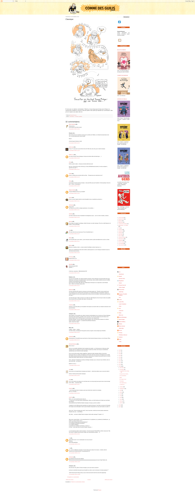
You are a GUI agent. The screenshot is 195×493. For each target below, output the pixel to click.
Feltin (70, 173)
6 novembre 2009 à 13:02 (74, 193)
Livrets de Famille (122, 237)
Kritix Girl (120, 235)
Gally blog (121, 291)
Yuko (70, 181)
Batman (120, 220)
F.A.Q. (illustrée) (123, 375)
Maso (121, 377)
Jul (69, 230)
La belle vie (122, 384)
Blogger (99, 490)
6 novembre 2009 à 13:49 (74, 226)
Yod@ (120, 341)
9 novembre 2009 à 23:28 (74, 393)
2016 (120, 353)
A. (69, 438)
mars (121, 399)
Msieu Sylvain (72, 124)
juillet (121, 392)
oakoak (70, 213)
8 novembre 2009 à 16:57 (74, 384)
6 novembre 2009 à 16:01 (74, 272)
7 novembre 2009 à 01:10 (74, 340)
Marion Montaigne (123, 317)
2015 (120, 355)
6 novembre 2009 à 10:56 (74, 129)
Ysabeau (71, 304)
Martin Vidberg (122, 321)
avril (121, 397)
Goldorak (120, 232)
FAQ (119, 228)
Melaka (120, 323)
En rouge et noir (123, 379)
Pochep (120, 332)
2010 (120, 364)
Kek (120, 297)
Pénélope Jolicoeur (123, 334)
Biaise (70, 245)
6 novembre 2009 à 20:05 (74, 332)
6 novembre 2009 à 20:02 (74, 323)
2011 (120, 362)
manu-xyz (71, 147)
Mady (70, 237)
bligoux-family (72, 190)
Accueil (89, 479)
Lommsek (121, 310)
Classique (122, 381)
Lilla (120, 308)
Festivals (120, 229)
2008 (120, 405)
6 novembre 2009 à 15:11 (74, 241)
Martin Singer (122, 319)
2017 (120, 351)
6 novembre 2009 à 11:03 (74, 143)
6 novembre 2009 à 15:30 (74, 252)
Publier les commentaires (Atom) (78, 481)
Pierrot (120, 330)
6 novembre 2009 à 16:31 (74, 300)
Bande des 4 (121, 219)
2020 (120, 350)
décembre (122, 367)
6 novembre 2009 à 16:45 (74, 309)
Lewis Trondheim (122, 304)
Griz (70, 162)
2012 (120, 360)
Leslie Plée (121, 301)
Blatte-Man (120, 222)
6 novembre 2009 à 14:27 (74, 233)
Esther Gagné (122, 287)
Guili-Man (120, 234)
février (121, 401)
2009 (120, 366)
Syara (70, 197)
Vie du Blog (120, 243)
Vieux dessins (121, 245)
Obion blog (121, 328)
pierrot (70, 221)
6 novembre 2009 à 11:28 (74, 150)
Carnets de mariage (122, 223)
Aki (119, 272)
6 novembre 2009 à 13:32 (74, 217)
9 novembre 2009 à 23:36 (74, 434)
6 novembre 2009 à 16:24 (74, 285)
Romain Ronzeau (73, 115)
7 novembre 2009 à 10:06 (74, 365)
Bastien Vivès (122, 278)
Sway (120, 339)
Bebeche (71, 289)
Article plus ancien (108, 479)
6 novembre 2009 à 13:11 (74, 201)
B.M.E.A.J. (71, 154)
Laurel (120, 299)
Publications (121, 238)
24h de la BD (121, 217)
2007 (120, 406)
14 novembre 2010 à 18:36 (74, 474)
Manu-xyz (121, 315)
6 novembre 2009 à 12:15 (74, 177)
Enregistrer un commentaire (73, 477)
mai (120, 395)
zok (69, 369)
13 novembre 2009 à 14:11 (74, 444)
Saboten (120, 337)
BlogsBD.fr (121, 280)
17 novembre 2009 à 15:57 (74, 461)
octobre (121, 386)
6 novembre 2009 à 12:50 (74, 185)
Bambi (120, 276)
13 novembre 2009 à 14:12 (74, 452)
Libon (120, 306)
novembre (122, 369)
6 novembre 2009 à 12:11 (74, 169)
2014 (120, 357)
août (121, 390)
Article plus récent (69, 479)
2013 (120, 359)
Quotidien (80, 116)
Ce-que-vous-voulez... (124, 373)
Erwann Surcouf (122, 285)
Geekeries (120, 231)
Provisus (71, 256)
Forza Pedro (121, 289)
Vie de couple (121, 241)
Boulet (120, 283)
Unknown (71, 205)
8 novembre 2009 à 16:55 (74, 375)
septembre (122, 388)
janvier (121, 402)
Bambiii (70, 264)
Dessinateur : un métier (74, 116)
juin (120, 393)
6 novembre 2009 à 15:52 (74, 260)
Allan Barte (121, 274)
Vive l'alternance (123, 382)
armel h (70, 388)
